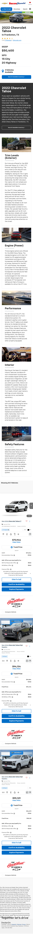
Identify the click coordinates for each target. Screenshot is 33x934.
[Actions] (29, 521)
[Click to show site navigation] (30, 9)
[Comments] (27, 661)
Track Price (17, 547)
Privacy (24, 924)
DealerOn (14, 924)
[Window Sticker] (30, 534)
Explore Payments (16, 589)
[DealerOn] (6, 922)
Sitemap (19, 924)
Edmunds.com (17, 40)
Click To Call (16, 579)
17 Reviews (8, 40)
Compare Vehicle (10, 612)
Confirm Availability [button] (17, 584)
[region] (16, 564)
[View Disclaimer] (18, 534)
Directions (17, 9)
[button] (6, 9)
